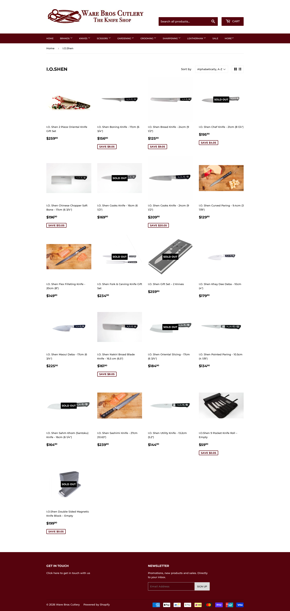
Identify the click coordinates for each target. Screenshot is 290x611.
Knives (83, 38)
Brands (65, 38)
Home (49, 38)
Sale (215, 38)
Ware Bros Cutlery (68, 604)
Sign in (212, 12)
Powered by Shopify (96, 604)
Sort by (186, 69)
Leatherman (195, 38)
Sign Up (202, 586)
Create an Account (233, 12)
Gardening (124, 38)
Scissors (103, 38)
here (56, 573)
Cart (235, 21)
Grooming (147, 38)
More (228, 38)
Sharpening (170, 38)
